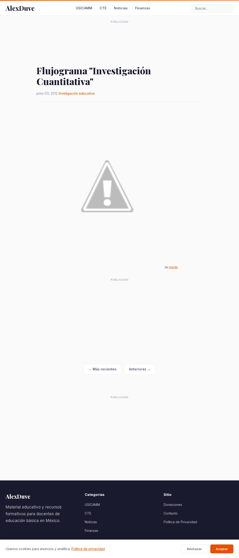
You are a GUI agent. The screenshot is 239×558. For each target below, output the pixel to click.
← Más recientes (102, 369)
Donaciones (173, 505)
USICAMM (84, 8)
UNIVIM (173, 267)
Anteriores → (140, 369)
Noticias (121, 8)
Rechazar (194, 549)
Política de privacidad (88, 549)
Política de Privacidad (180, 522)
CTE (103, 8)
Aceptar (222, 549)
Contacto (171, 513)
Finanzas (142, 8)
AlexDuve (20, 8)
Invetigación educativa (77, 93)
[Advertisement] (119, 35)
